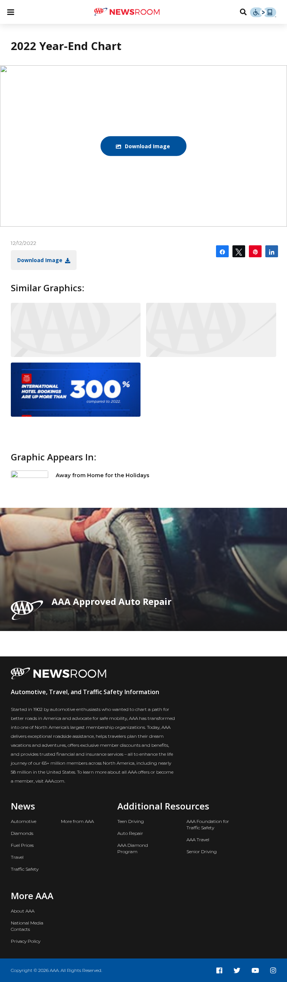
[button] (143, 146)
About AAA (22, 911)
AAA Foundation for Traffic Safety (207, 824)
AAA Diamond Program (132, 848)
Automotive (23, 821)
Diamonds (22, 833)
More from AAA (77, 821)
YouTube (255, 970)
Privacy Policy (25, 941)
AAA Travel (197, 839)
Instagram (273, 970)
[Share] (222, 251)
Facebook (219, 970)
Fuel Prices (22, 845)
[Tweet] (239, 251)
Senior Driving (201, 851)
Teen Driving (130, 821)
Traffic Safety (24, 869)
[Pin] (255, 251)
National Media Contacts (27, 926)
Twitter (237, 970)
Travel (17, 857)
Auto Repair (130, 833)
